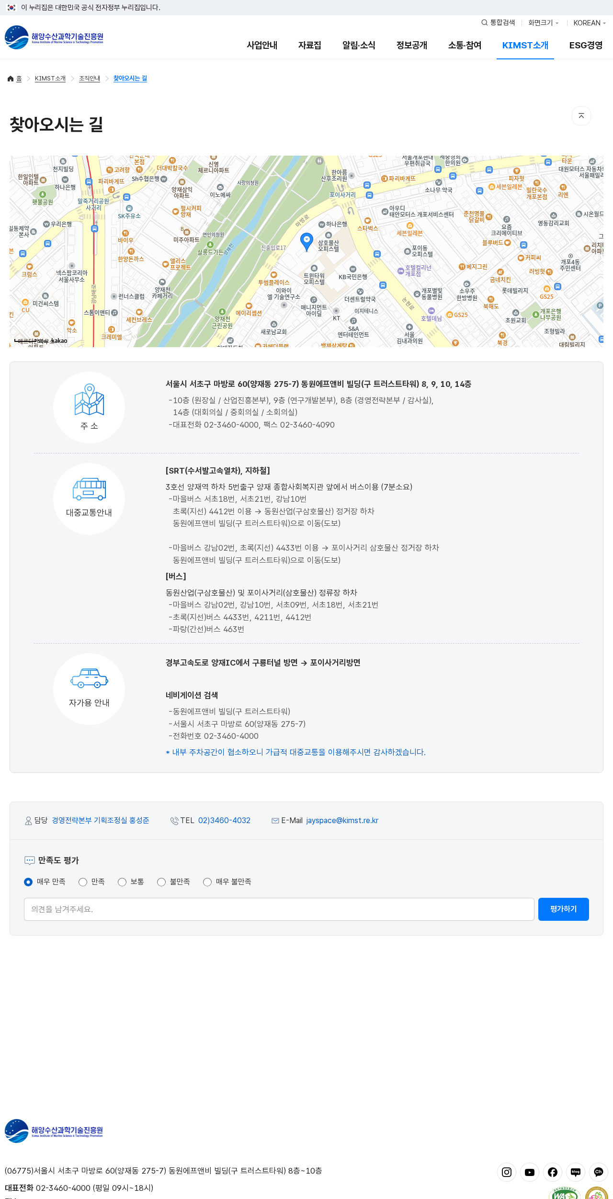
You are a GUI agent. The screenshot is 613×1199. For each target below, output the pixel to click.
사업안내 (262, 45)
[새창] (506, 1171)
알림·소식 (358, 45)
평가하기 (563, 909)
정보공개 (412, 45)
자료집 (309, 45)
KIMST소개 (525, 45)
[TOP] (581, 115)
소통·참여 (464, 45)
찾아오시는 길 (130, 78)
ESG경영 (585, 45)
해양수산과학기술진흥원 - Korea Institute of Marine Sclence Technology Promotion (54, 37)
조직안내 (89, 78)
